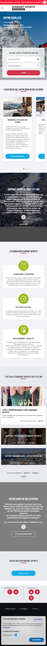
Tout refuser (38, 619)
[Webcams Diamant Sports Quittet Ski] (37, 591)
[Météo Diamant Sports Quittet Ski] (31, 591)
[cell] (23, 72)
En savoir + (6, 627)
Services (35, 609)
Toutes (23, 476)
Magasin (35, 473)
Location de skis (10, 609)
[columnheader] (23, 65)
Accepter (36, 640)
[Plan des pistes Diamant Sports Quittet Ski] (31, 598)
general (26, 473)
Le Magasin (24, 609)
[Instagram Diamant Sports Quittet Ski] (15, 591)
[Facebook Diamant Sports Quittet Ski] (9, 591)
